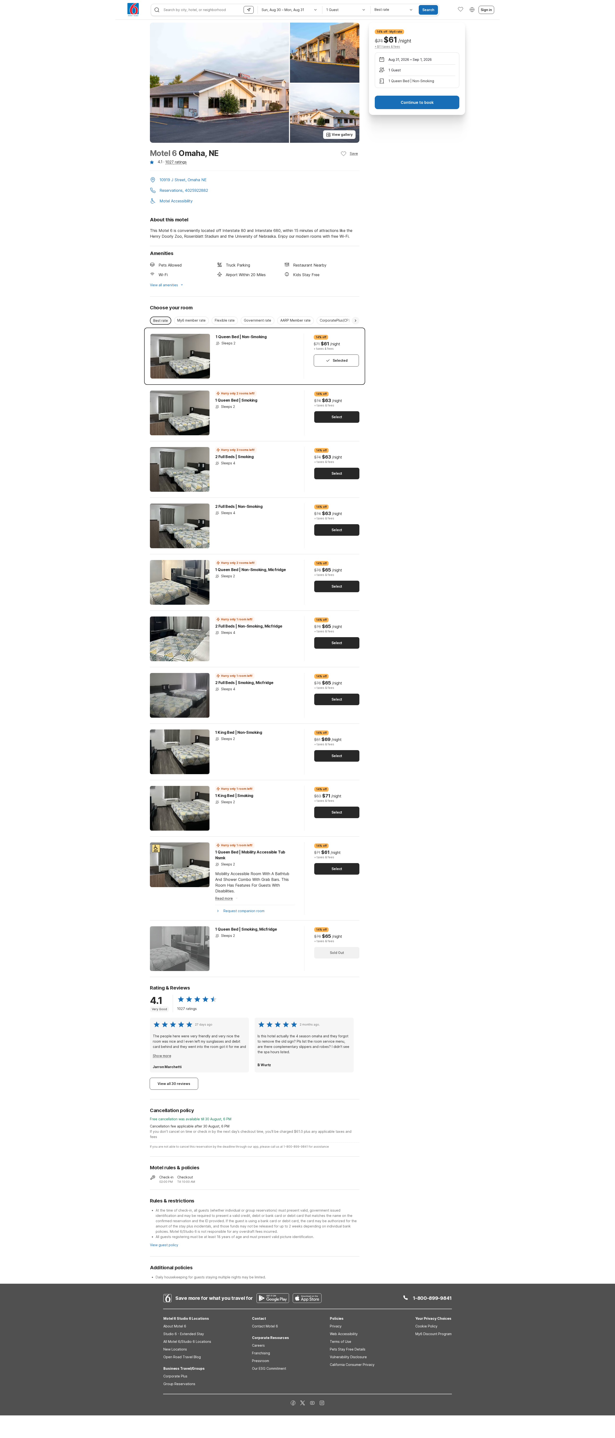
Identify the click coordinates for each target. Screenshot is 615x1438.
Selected (340, 360)
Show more (162, 1056)
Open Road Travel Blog (182, 1357)
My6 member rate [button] (191, 320)
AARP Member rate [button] (295, 320)
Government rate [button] (257, 320)
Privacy (336, 1326)
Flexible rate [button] (225, 320)
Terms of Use (340, 1341)
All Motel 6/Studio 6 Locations (187, 1341)
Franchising (261, 1353)
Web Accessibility (344, 1334)
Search (428, 10)
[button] (254, 180)
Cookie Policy (426, 1326)
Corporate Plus (175, 1376)
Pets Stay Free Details (347, 1349)
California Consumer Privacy (352, 1365)
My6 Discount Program (433, 1334)
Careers (258, 1345)
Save (354, 153)
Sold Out (337, 953)
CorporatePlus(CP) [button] (335, 320)
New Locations (175, 1349)
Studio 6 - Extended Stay (183, 1334)
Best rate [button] (160, 320)
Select (337, 417)
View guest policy (164, 1245)
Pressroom (260, 1361)
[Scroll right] (355, 320)
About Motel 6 (174, 1326)
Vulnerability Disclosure (348, 1357)
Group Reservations (179, 1384)
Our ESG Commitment (269, 1368)
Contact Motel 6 (265, 1326)
